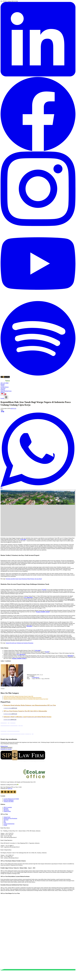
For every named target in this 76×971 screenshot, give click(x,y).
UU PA (44, 589)
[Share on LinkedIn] (3, 411)
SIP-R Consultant (8, 807)
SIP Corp (10, 788)
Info (4, 821)
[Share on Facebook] (1, 411)
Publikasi (3, 389)
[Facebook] (38, 150)
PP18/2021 (29, 626)
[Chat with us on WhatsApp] (38, 969)
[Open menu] (6, 397)
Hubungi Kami (4, 746)
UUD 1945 (23, 539)
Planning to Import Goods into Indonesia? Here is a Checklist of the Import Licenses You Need (26, 699)
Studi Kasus (9, 391)
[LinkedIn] (38, 76)
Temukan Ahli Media (9, 801)
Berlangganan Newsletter (6, 747)
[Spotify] (38, 375)
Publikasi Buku (7, 811)
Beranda (3, 384)
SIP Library (6, 810)
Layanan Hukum (5, 387)
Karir (5, 822)
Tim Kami (3, 388)
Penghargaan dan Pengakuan (10, 818)
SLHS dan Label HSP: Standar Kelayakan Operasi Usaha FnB (18, 696)
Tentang (2, 385)
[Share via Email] (1, 488)
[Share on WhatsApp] (38, 486)
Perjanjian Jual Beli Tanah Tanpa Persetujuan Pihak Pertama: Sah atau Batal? (24, 578)
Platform (3, 392)
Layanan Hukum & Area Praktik (11, 798)
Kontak (2, 398)
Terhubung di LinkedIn (6, 749)
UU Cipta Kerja (28, 597)
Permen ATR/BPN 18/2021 (43, 611)
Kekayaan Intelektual (9, 800)
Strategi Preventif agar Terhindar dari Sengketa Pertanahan (19, 643)
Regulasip (6, 808)
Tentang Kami (7, 817)
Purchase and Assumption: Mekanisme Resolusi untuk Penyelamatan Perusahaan (22, 697)
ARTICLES (13, 408)
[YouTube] (38, 300)
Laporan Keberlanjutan (9, 823)
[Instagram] (38, 225)
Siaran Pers (3, 391)
